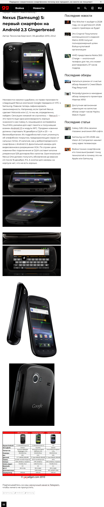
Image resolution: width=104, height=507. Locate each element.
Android (19, 493)
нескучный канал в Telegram (44, 485)
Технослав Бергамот (20, 36)
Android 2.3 (16, 128)
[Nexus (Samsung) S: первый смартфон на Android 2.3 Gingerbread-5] (31, 394)
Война (19, 8)
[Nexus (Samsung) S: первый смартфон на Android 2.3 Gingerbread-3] (32, 254)
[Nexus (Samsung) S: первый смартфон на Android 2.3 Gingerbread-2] (32, 197)
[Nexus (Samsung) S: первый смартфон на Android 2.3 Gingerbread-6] (32, 454)
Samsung (8, 493)
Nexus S (53, 115)
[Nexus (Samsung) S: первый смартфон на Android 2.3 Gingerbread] (32, 66)
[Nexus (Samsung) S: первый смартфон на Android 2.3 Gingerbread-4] (31, 320)
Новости (39, 8)
